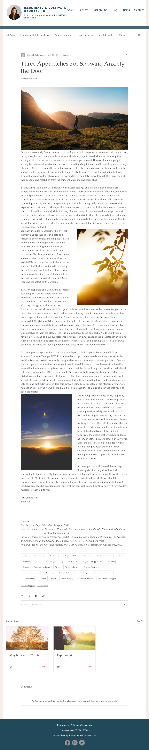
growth (53, 578)
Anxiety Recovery (104, 556)
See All (140, 621)
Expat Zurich (73, 561)
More (122, 35)
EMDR (73, 556)
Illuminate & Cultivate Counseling (45, 9)
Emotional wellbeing (42, 567)
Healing (26, 567)
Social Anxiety (67, 578)
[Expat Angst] (75, 638)
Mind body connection (32, 561)
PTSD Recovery (29, 578)
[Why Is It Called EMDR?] (27, 638)
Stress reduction (72, 567)
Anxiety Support (63, 35)
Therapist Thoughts (67, 573)
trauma (43, 578)
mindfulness (38, 556)
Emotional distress (85, 578)
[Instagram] (75, 742)
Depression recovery (103, 573)
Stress (57, 567)
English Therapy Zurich (92, 561)
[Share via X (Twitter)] (29, 595)
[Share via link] (43, 595)
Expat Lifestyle (85, 35)
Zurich (25, 556)
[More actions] (126, 55)
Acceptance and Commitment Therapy (38, 573)
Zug (61, 561)
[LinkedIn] (82, 742)
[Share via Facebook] (22, 595)
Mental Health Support (107, 578)
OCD (64, 556)
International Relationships (34, 35)
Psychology (50, 561)
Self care (120, 556)
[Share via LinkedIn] (36, 595)
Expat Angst (64, 655)
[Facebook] (67, 742)
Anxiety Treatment (91, 567)
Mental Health (106, 35)
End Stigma (84, 573)
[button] (139, 35)
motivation (52, 556)
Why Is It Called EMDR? (24, 655)
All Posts (10, 35)
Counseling (111, 561)
